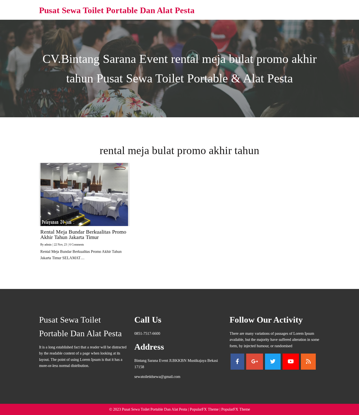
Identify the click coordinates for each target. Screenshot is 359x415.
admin (48, 244)
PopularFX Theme (204, 409)
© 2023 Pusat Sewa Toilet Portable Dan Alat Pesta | (149, 409)
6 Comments (76, 244)
